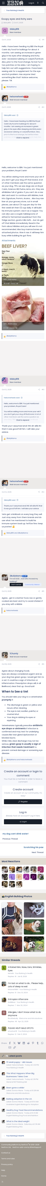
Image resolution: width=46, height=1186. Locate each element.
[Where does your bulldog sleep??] (12, 944)
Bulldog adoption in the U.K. (19, 1098)
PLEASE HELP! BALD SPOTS (20, 1028)
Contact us (5, 1153)
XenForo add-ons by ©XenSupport (26, 1147)
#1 (43, 39)
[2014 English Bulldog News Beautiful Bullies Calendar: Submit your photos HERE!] (12, 918)
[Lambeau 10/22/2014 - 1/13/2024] (34, 927)
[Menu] (3, 3)
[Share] (39, 40)
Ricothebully (13, 1018)
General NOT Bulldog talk (16, 1082)
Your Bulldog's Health (23, 973)
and (17, 533)
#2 (43, 107)
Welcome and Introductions (30, 1018)
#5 (43, 591)
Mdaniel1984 (13, 989)
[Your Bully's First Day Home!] (34, 910)
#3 (43, 389)
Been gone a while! (15, 1087)
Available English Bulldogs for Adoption (22, 1104)
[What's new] (37, 3)
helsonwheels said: (12, 397)
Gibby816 (7, 22)
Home (3, 1176)
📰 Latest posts (14, 1055)
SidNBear (12, 1002)
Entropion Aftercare (18, 999)
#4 (43, 492)
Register (24, 801)
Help (3, 1170)
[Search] (43, 3)
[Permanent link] (29, 691)
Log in (24, 821)
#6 (43, 664)
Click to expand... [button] (23, 137)
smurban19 (12, 1031)
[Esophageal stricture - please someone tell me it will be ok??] (34, 944)
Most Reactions (11, 861)
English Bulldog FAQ (14, 1126)
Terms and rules (8, 1158)
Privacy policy (7, 1164)
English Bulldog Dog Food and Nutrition (22, 1115)
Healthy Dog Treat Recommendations (24, 1110)
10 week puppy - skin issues (19, 1062)
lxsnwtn (11, 973)
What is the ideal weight (18, 1121)
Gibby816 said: (10, 115)
